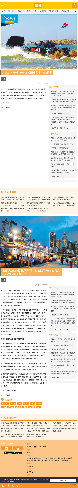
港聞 (3, 79)
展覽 (32, 404)
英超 (18, 407)
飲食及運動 (38, 458)
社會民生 (5, 404)
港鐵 (4, 407)
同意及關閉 (62, 480)
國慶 (24, 407)
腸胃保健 (30, 460)
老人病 (51, 460)
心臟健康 (69, 458)
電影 (26, 404)
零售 (19, 404)
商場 (39, 404)
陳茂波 (11, 407)
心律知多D (65, 11)
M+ (39, 407)
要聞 (35, 447)
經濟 (13, 404)
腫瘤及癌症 (61, 458)
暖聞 (44, 447)
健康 (3, 11)
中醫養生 (53, 458)
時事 (28, 11)
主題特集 (21, 11)
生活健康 (46, 458)
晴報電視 (11, 11)
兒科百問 (37, 460)
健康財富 (43, 11)
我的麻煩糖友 (53, 11)
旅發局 (32, 407)
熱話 (39, 447)
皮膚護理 (57, 460)
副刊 (35, 11)
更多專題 (65, 460)
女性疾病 (44, 460)
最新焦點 (30, 447)
